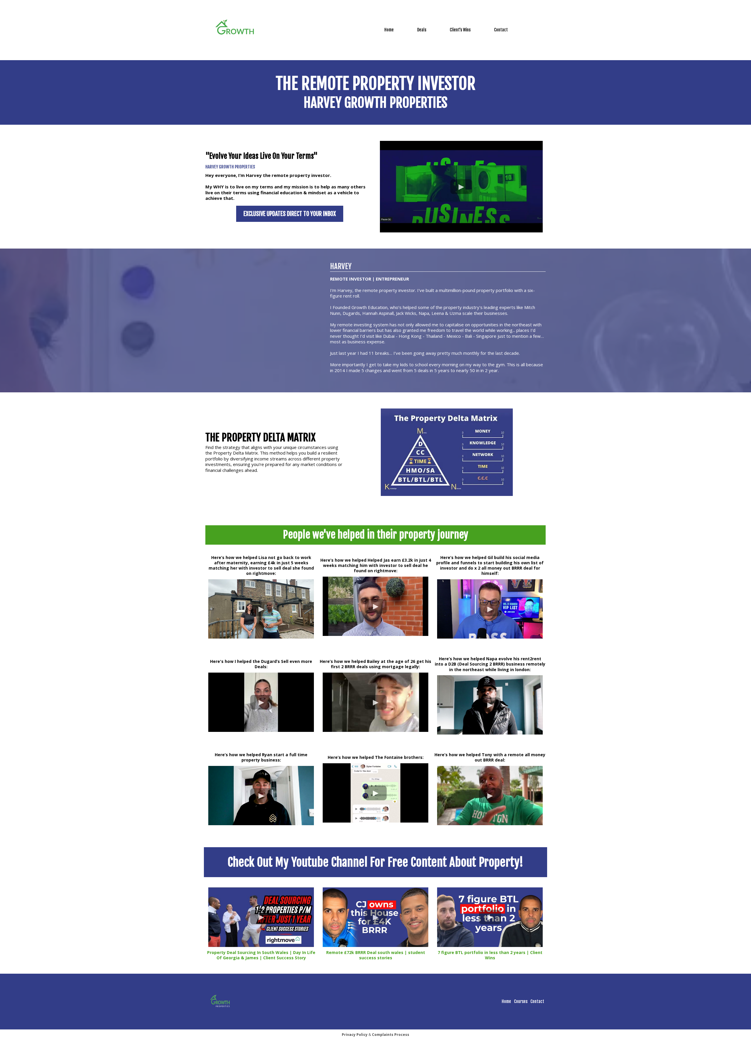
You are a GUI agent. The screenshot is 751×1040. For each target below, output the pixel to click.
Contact (501, 29)
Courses (520, 1001)
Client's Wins (460, 29)
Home (389, 29)
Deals (421, 29)
